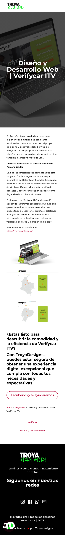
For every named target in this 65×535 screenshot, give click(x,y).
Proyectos (20, 407)
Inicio (9, 407)
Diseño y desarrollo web (32, 430)
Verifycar (32, 422)
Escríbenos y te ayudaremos (32, 395)
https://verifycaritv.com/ (19, 231)
